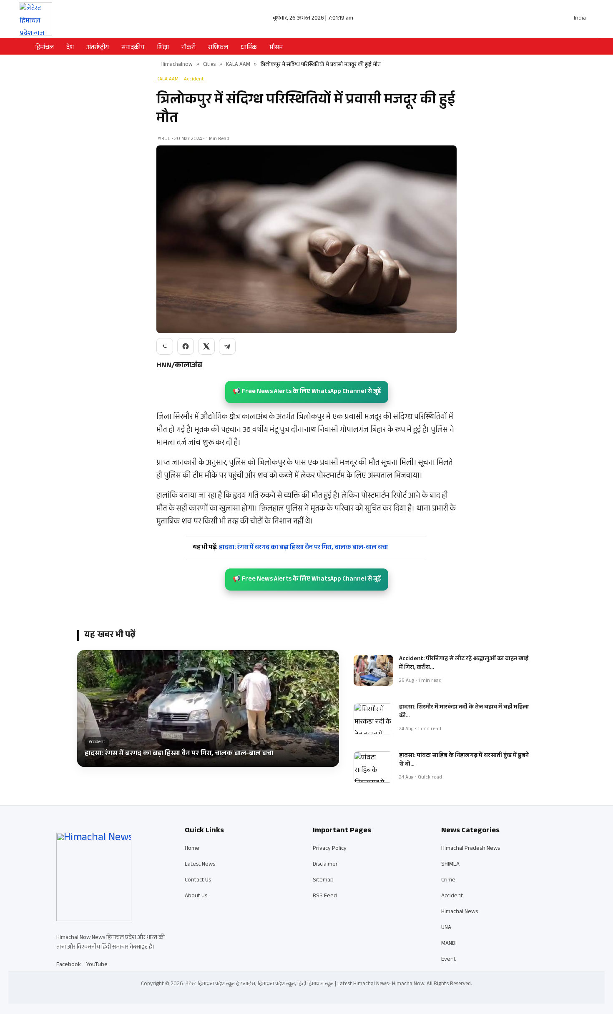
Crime (448, 881)
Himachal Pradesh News (470, 849)
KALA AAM (238, 65)
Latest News (200, 865)
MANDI (449, 944)
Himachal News (459, 912)
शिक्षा (163, 48)
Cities (209, 65)
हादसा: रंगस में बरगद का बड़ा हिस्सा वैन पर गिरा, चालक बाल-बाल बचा (290, 548)
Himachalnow (177, 65)
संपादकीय (132, 48)
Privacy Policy (330, 849)
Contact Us (198, 881)
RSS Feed (325, 896)
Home (192, 849)
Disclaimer (325, 865)
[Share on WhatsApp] (164, 346)
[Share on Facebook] (185, 346)
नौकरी (188, 48)
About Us (196, 896)
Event (448, 960)
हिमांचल (44, 48)
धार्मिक (249, 48)
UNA (446, 928)
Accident (194, 79)
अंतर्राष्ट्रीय (97, 48)
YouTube (97, 965)
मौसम (276, 48)
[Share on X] (206, 346)
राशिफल (218, 48)
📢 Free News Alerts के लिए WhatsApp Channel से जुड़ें (307, 392)
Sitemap (323, 881)
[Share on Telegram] (227, 346)
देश (70, 48)
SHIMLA (450, 865)
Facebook (68, 965)
